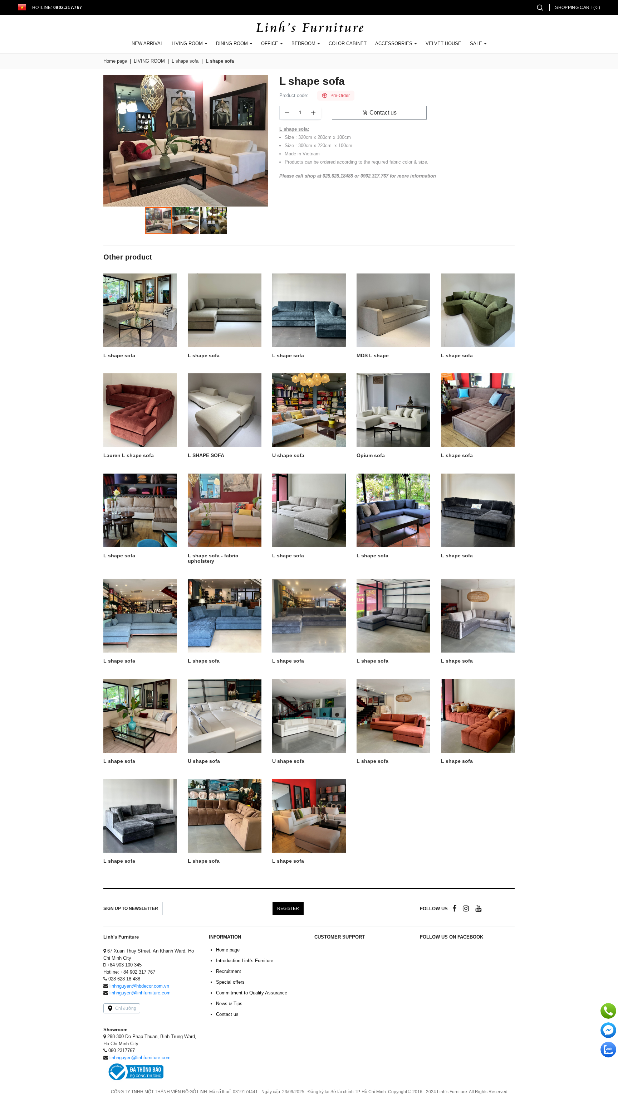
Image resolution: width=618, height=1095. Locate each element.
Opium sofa (371, 455)
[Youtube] (478, 908)
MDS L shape (373, 355)
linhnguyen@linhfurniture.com (140, 992)
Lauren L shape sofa (128, 455)
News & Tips (229, 1003)
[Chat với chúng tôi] (608, 1049)
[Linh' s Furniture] (309, 27)
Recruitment (228, 971)
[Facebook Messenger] (608, 1030)
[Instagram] (466, 908)
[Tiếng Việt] (22, 7)
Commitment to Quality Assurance (251, 992)
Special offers (230, 982)
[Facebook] (454, 908)
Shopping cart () (577, 7)
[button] (540, 7)
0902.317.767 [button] (67, 7)
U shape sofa (288, 455)
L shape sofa (220, 61)
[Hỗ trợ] (608, 1011)
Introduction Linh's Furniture (244, 960)
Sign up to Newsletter (130, 908)
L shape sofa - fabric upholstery (213, 558)
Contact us (383, 113)
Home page (115, 61)
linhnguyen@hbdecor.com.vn (139, 986)
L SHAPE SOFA (206, 455)
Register (288, 908)
